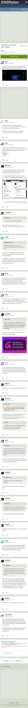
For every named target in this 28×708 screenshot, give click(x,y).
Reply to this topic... (8, 653)
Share (7, 660)
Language (11, 702)
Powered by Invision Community (14, 705)
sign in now (3, 644)
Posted (9, 63)
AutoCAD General (11, 52)
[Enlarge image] (25, 202)
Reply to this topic (14, 56)
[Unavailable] (14, 75)
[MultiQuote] (3, 85)
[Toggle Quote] (4, 217)
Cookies (17, 702)
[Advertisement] (14, 26)
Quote (7, 84)
